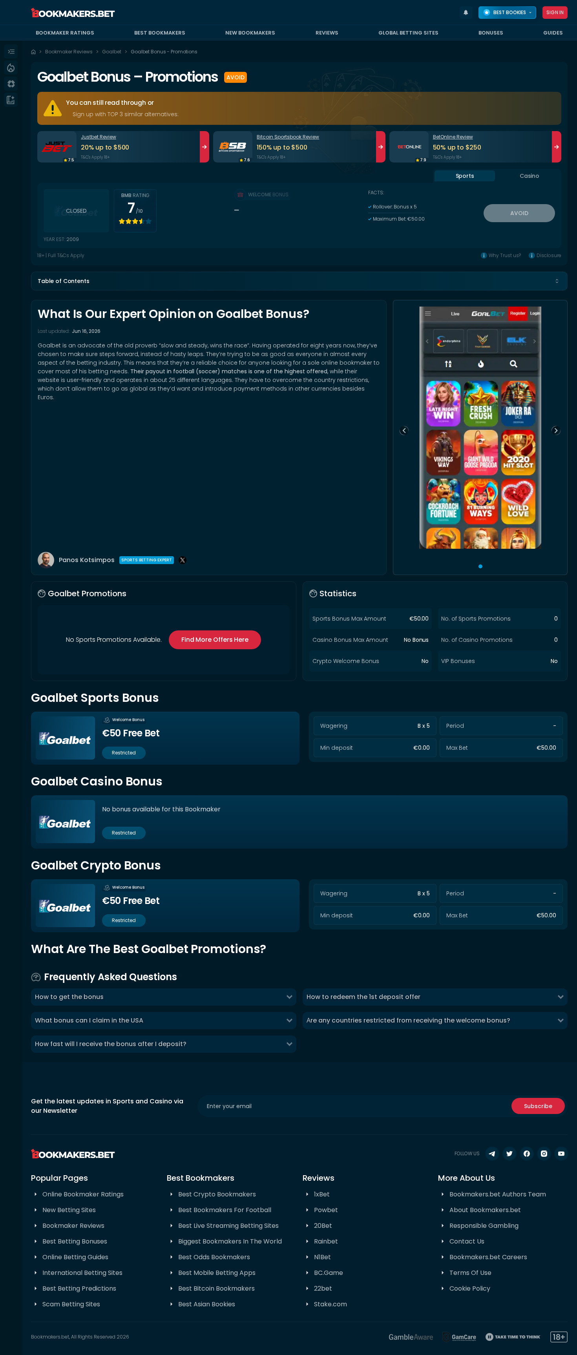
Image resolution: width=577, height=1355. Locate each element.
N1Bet (322, 1257)
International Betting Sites (82, 1272)
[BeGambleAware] (411, 1336)
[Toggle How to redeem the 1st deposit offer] (560, 997)
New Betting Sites (69, 1209)
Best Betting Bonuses (74, 1241)
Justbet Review (98, 136)
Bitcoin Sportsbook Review (288, 136)
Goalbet (111, 51)
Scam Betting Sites (71, 1304)
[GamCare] (459, 1336)
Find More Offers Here (214, 639)
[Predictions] (11, 67)
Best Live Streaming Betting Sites (228, 1225)
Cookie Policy (469, 1288)
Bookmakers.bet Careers (488, 1257)
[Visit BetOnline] (409, 147)
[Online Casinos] (11, 84)
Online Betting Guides (75, 1257)
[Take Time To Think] (513, 1336)
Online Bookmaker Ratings (83, 1194)
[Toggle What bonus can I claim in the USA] (289, 1020)
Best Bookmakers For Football (224, 1209)
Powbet (326, 1209)
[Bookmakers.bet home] (73, 12)
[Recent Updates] (466, 12)
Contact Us (466, 1241)
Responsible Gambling (484, 1225)
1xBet (322, 1194)
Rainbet (326, 1241)
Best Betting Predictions (79, 1288)
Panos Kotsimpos (87, 559)
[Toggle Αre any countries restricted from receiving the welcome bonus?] (560, 1020)
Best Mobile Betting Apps (217, 1272)
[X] (182, 560)
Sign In (555, 12)
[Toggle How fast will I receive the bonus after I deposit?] (289, 1044)
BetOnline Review (453, 136)
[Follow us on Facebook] (526, 1153)
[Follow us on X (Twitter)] (509, 1153)
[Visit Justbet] (57, 147)
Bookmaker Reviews (69, 51)
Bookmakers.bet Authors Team (497, 1194)
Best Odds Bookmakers (214, 1257)
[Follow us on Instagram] (544, 1153)
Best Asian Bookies (206, 1304)
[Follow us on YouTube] (561, 1153)
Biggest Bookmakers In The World (230, 1241)
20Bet (323, 1225)
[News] (11, 100)
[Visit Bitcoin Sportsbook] (232, 147)
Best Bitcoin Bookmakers (216, 1288)
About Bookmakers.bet (485, 1209)
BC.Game (328, 1272)
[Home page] (33, 51)
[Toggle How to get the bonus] (289, 997)
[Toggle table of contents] (557, 281)
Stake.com (330, 1304)
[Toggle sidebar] (11, 51)
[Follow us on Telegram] (492, 1153)
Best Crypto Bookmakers (217, 1194)
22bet (323, 1288)
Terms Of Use (470, 1272)
